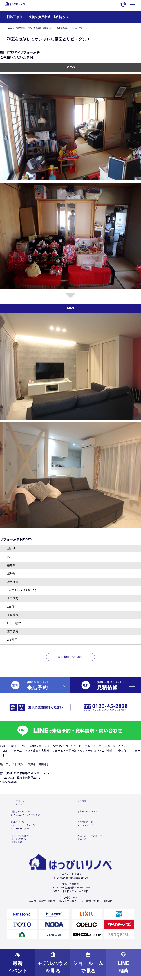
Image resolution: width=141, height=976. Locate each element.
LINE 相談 (123, 967)
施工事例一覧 (17, 822)
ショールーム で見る (88, 967)
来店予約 (81, 839)
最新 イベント (17, 967)
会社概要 (81, 801)
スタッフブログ (85, 825)
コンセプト (16, 804)
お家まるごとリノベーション (25, 814)
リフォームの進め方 (21, 835)
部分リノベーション (87, 811)
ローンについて (19, 839)
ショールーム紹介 (20, 828)
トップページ (17, 801)
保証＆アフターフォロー (89, 835)
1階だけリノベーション (23, 811)
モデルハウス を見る (52, 967)
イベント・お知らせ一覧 (23, 825)
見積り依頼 (16, 842)
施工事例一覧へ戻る (70, 657)
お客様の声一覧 (85, 822)
